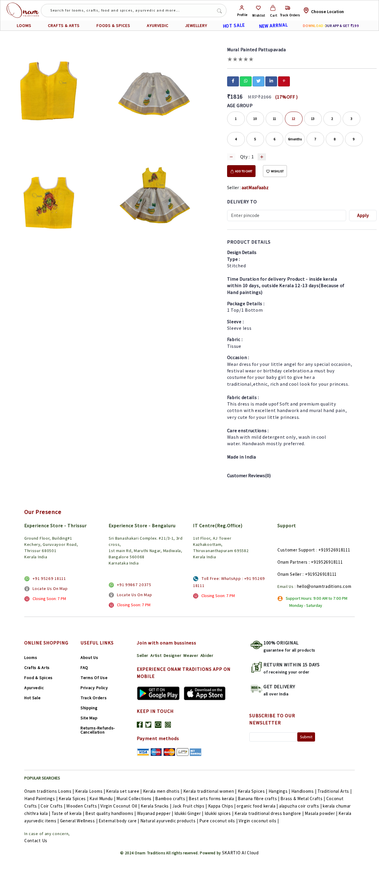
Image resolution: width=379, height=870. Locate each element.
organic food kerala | (257, 806)
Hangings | (279, 791)
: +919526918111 (326, 562)
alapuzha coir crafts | (300, 806)
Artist (155, 655)
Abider (206, 655)
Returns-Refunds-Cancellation (98, 730)
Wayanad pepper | (155, 813)
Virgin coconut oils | (259, 821)
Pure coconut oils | (218, 821)
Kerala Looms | (90, 791)
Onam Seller (289, 574)
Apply (363, 215)
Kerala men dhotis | (162, 791)
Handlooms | (304, 791)
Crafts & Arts (37, 667)
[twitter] (258, 81)
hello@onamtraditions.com (324, 586)
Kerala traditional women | (210, 791)
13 (312, 118)
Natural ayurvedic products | (169, 821)
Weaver (190, 655)
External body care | (119, 821)
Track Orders (94, 698)
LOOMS (24, 25)
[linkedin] (271, 81)
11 (274, 118)
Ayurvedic (34, 688)
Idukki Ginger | (189, 813)
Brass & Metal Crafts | (302, 798)
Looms (30, 657)
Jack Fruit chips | (189, 806)
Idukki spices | (219, 813)
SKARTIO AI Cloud (240, 852)
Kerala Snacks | (156, 806)
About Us (89, 657)
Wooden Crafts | (82, 806)
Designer (173, 655)
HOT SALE (234, 25)
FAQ (84, 667)
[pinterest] (284, 81)
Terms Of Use (94, 678)
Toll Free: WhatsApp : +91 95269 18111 (229, 582)
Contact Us (35, 840)
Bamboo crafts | (171, 798)
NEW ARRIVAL (273, 25)
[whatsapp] (246, 81)
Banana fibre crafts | (259, 798)
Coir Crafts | (53, 806)
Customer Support (296, 550)
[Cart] (273, 8)
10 (255, 118)
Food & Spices (38, 678)
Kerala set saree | (124, 791)
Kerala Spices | (253, 791)
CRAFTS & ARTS (64, 25)
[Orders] (287, 8)
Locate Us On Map (50, 588)
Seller (142, 655)
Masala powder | (321, 813)
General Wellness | (79, 821)
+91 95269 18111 (49, 578)
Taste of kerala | (68, 813)
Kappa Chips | (222, 806)
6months (295, 139)
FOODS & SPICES (113, 25)
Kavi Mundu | (102, 798)
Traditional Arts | (334, 791)
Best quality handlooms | (110, 813)
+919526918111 (334, 550)
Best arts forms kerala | (213, 798)
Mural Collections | (135, 798)
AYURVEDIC (157, 25)
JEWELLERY (196, 25)
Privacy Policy (94, 688)
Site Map (89, 718)
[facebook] (233, 81)
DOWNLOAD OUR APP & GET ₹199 (331, 25)
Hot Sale (32, 698)
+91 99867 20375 (134, 584)
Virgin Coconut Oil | (119, 806)
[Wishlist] (258, 8)
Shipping (89, 708)
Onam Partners (292, 562)
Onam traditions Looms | (49, 791)
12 (293, 118)
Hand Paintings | (40, 798)
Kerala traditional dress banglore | (269, 813)
